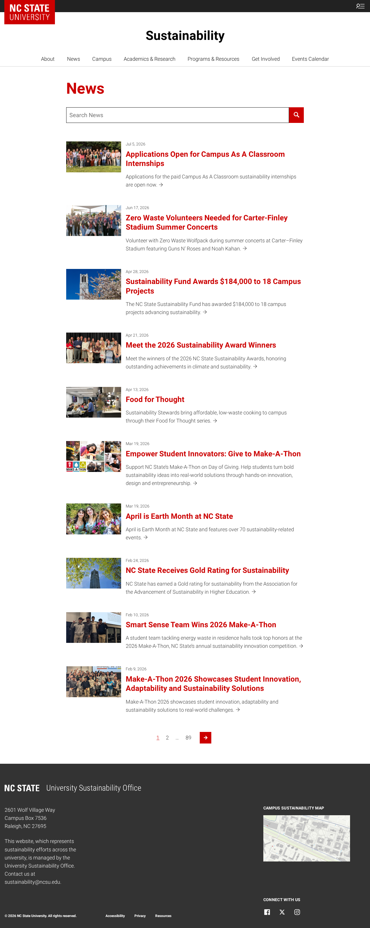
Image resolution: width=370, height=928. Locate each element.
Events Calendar (310, 59)
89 (188, 738)
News (73, 59)
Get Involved (266, 59)
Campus (102, 59)
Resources (163, 916)
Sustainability (185, 35)
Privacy (140, 916)
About (48, 59)
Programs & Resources (213, 59)
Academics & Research (149, 59)
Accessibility (115, 916)
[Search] (296, 115)
